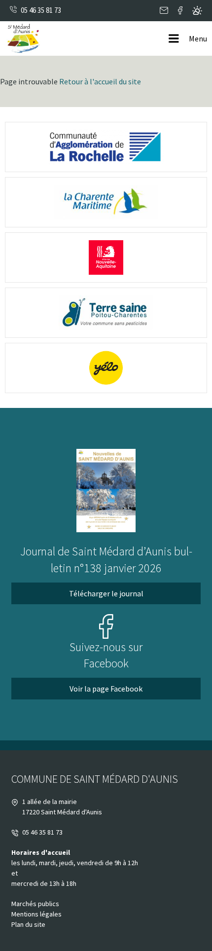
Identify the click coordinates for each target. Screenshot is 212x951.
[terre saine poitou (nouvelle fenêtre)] (106, 312)
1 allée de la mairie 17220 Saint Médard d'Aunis (62, 806)
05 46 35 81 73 (41, 10)
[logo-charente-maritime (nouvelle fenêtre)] (106, 202)
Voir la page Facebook (106, 689)
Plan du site (28, 924)
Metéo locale (197, 10)
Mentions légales (36, 914)
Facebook (180, 10)
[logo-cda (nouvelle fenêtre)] (106, 147)
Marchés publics (35, 903)
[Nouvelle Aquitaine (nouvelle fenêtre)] (106, 257)
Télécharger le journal (106, 593)
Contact (164, 10)
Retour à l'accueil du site (100, 81)
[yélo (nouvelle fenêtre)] (106, 368)
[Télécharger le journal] (106, 491)
